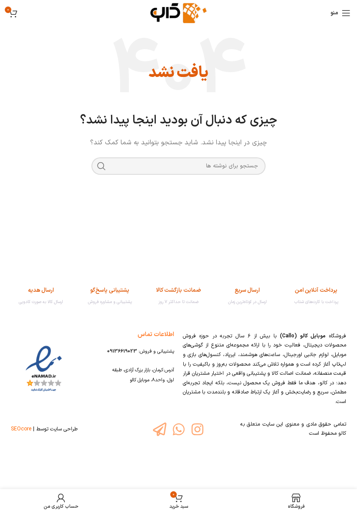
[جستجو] (101, 166)
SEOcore (21, 429)
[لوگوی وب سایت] (179, 12)
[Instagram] (197, 429)
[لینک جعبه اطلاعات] (316, 296)
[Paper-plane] (159, 429)
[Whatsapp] (178, 429)
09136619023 (122, 351)
